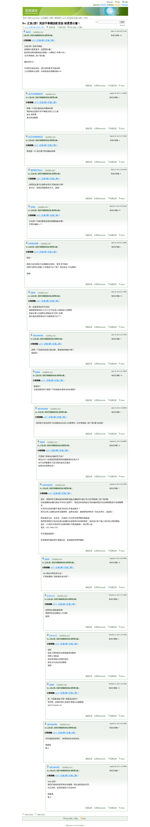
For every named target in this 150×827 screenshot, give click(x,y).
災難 (51, 18)
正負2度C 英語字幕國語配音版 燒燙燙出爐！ (38, 35)
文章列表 (52, 27)
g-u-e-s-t (50, 595)
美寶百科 (103, 5)
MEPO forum (69, 825)
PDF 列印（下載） (76, 27)
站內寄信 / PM (38, 32)
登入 (118, 2)
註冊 (126, 2)
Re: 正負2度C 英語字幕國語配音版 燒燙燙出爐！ (42, 97)
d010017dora (36, 170)
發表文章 (62, 27)
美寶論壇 (110, 5)
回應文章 (113, 85)
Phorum (82, 825)
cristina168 (33, 243)
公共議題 (44, 18)
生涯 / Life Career (34, 18)
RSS (84, 818)
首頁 (24, 18)
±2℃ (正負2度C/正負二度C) (72, 18)
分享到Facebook (100, 85)
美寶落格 (117, 5)
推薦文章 (89, 85)
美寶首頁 (96, 5)
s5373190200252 (35, 93)
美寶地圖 (124, 5)
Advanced (122, 25)
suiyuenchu (38, 335)
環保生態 (57, 18)
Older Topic (41, 814)
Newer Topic (29, 814)
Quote (123, 85)
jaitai (28, 31)
